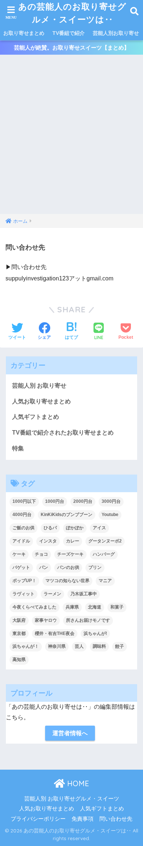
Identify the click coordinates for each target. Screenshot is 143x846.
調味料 (99, 646)
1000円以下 (24, 501)
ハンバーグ (104, 554)
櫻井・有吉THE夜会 (54, 633)
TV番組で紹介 (68, 33)
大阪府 (19, 620)
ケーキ (19, 554)
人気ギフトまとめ (35, 417)
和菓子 (117, 607)
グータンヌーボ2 (105, 541)
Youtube (110, 514)
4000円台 (22, 514)
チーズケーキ (70, 554)
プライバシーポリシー (38, 819)
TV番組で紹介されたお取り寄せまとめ (63, 432)
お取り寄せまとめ (23, 33)
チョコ (41, 554)
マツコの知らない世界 (67, 580)
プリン (95, 567)
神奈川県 (57, 646)
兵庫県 (72, 607)
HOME (77, 783)
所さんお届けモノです (88, 620)
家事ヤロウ (46, 620)
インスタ (48, 541)
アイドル (21, 541)
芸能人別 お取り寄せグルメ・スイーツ (71, 799)
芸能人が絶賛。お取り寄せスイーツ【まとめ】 (71, 47)
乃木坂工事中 (83, 593)
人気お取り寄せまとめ (41, 401)
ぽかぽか (75, 527)
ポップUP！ (24, 580)
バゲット (21, 567)
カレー (72, 541)
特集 (18, 448)
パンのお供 (68, 567)
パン (43, 567)
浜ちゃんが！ (25, 646)
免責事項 (83, 819)
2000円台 (82, 501)
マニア (105, 580)
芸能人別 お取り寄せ (39, 385)
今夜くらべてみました (34, 607)
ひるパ (50, 527)
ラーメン (52, 593)
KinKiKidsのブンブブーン (66, 514)
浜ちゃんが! (95, 633)
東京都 (19, 633)
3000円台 (111, 501)
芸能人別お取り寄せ (116, 33)
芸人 (79, 646)
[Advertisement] (71, 138)
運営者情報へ (70, 733)
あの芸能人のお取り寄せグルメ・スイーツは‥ (72, 13)
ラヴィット (23, 593)
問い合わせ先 (115, 819)
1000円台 (54, 501)
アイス (99, 527)
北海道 (94, 607)
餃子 (119, 646)
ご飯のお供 (23, 527)
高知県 (19, 659)
